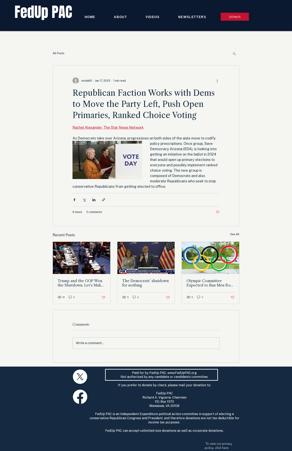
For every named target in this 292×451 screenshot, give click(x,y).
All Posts (58, 53)
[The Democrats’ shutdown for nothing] (146, 258)
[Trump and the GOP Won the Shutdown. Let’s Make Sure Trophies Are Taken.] (81, 258)
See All (234, 234)
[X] (80, 377)
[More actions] (217, 80)
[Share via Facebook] (74, 200)
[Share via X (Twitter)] (84, 200)
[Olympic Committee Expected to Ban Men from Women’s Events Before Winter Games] (210, 258)
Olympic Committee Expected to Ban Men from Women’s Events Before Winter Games (210, 283)
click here (221, 448)
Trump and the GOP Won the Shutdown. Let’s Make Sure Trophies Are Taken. (80, 283)
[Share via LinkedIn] (94, 200)
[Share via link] (103, 200)
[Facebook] (80, 397)
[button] (234, 53)
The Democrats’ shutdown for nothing (145, 283)
